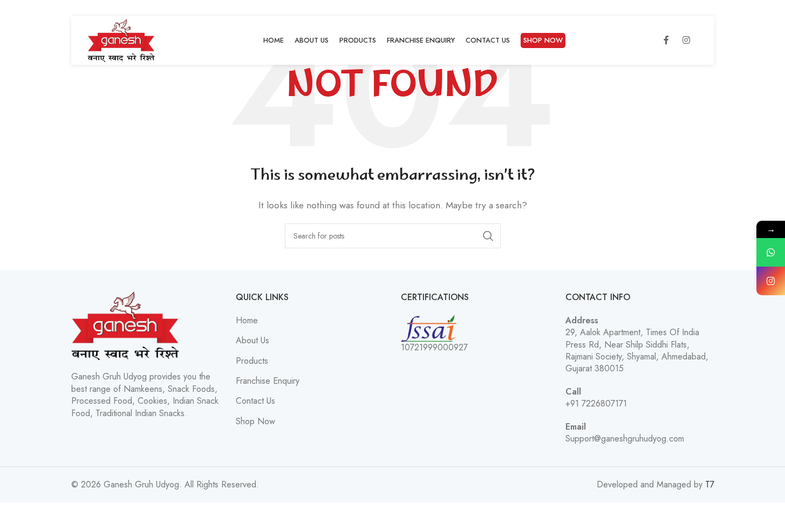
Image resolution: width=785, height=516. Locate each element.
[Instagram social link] (686, 40)
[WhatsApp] (770, 252)
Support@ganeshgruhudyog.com (624, 438)
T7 (709, 484)
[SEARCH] (488, 235)
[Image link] (125, 325)
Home (247, 321)
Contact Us (255, 401)
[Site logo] (121, 39)
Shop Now (255, 421)
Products (252, 361)
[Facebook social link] (666, 40)
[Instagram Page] (770, 281)
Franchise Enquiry (267, 381)
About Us (252, 341)
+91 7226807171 (596, 403)
